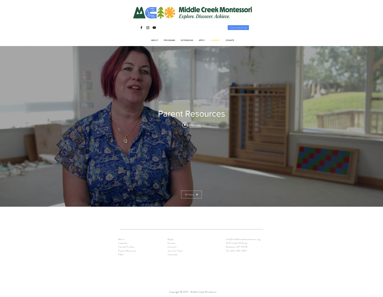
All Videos (189, 194)
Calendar (122, 243)
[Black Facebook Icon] (141, 28)
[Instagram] (148, 28)
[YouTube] (154, 28)
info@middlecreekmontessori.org (243, 239)
